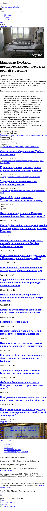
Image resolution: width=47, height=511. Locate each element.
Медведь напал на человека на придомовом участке (18, 183)
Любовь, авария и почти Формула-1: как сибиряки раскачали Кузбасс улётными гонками (21, 243)
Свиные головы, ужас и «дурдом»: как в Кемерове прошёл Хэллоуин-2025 (23, 257)
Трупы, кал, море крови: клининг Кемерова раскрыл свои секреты (20, 371)
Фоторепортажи (10, 19)
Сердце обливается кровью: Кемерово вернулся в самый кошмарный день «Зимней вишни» (22, 282)
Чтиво (6, 17)
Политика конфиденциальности (16, 452)
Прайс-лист (8, 448)
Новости (7, 15)
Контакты (8, 446)
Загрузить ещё (5, 422)
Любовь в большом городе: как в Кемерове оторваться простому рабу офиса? (21, 385)
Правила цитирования (12, 450)
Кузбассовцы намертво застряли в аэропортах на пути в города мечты (21, 169)
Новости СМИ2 (6, 440)
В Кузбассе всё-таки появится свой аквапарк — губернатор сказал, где (21, 269)
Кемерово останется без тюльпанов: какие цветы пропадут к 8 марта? (21, 311)
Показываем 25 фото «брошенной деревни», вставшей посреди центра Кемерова (21, 297)
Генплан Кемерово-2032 (14, 321)
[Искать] (1, 3)
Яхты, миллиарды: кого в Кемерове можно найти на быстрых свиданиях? (22, 215)
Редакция (7, 444)
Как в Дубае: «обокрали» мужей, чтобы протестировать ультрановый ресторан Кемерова (23, 228)
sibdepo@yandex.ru (7, 470)
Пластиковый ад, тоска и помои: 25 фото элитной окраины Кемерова (21, 332)
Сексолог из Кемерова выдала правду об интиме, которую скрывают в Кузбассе (22, 358)
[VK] (4, 504)
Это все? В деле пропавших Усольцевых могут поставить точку (21, 199)
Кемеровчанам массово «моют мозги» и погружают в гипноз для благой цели (23, 398)
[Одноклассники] (7, 506)
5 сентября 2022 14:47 (8, 26)
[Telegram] (6, 502)
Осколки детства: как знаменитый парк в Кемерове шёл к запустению (21, 344)
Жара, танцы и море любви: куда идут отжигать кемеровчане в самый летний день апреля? (23, 412)
